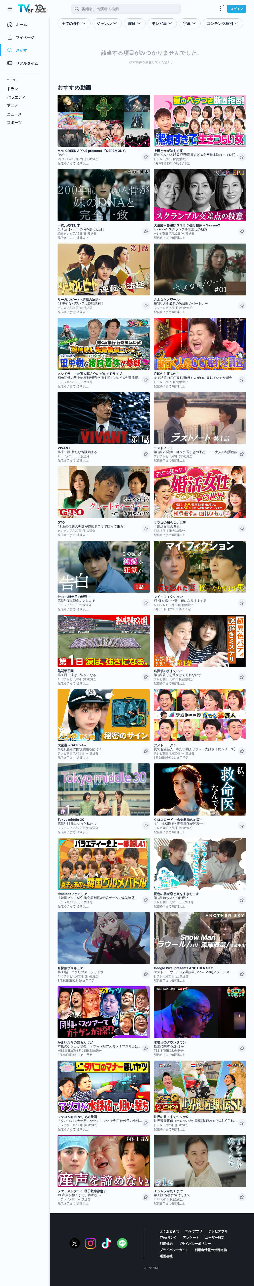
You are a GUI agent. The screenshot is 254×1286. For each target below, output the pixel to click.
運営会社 (166, 1256)
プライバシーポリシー (195, 1244)
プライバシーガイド (174, 1250)
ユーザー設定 (214, 1237)
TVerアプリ (193, 1231)
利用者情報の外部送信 (211, 1250)
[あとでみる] (146, 157)
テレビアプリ (218, 1231)
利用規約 (166, 1244)
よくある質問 (169, 1231)
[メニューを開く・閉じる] (220, 9)
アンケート (191, 1237)
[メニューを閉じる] (10, 9)
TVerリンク (168, 1237)
